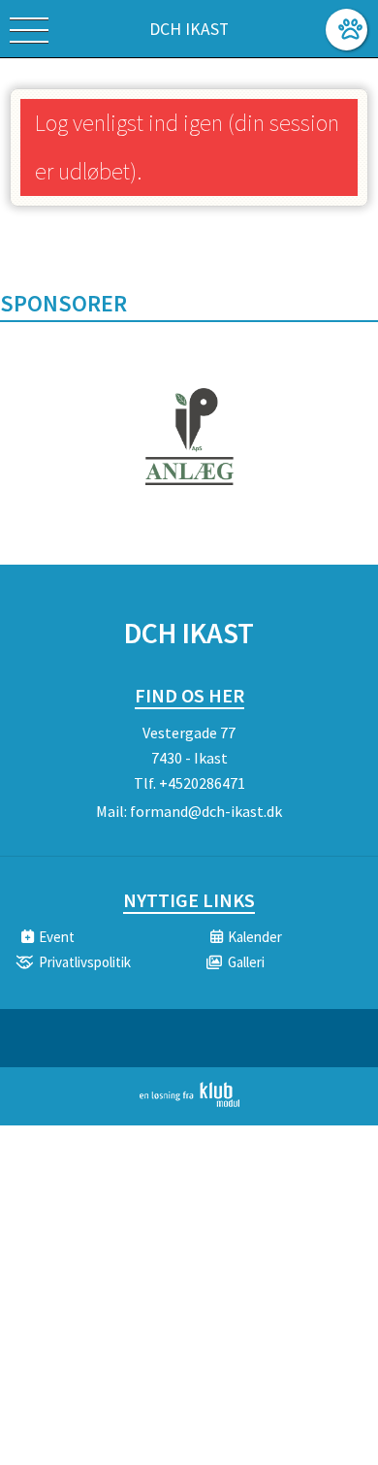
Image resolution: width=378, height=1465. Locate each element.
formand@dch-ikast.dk (206, 811)
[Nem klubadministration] (189, 1103)
